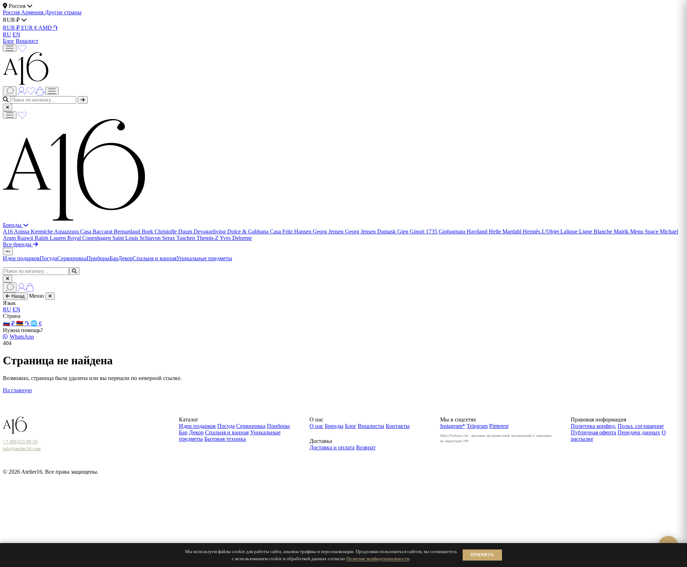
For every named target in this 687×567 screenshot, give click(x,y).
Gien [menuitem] (403, 231)
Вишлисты (371, 426)
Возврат (366, 447)
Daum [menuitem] (186, 231)
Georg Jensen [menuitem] (329, 231)
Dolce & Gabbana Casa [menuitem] (254, 231)
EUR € (29, 28)
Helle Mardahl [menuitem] (506, 231)
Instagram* (452, 426)
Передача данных (639, 432)
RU (7, 34)
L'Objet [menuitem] (551, 231)
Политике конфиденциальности (377, 558)
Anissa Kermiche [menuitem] (34, 231)
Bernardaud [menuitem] (128, 231)
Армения (33, 12)
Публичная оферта (593, 432)
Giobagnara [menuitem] (453, 231)
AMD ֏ (48, 28)
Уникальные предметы (204, 258)
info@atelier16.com (22, 448)
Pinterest (498, 426)
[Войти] (22, 90)
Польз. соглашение (641, 426)
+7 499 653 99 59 (20, 441)
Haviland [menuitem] (478, 231)
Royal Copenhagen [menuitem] (89, 238)
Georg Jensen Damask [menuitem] (371, 231)
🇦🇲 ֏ (23, 323)
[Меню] (9, 48)
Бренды (13, 225)
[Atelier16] (74, 219)
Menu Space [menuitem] (645, 231)
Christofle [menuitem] (166, 231)
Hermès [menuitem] (532, 231)
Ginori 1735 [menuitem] (424, 231)
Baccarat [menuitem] (103, 231)
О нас (316, 426)
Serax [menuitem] (169, 238)
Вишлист (27, 41)
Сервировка (72, 258)
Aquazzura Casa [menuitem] (73, 231)
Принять (482, 554)
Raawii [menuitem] (26, 238)
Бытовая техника (225, 439)
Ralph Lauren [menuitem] (51, 238)
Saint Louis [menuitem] (126, 238)
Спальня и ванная (154, 258)
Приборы (98, 258)
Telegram (477, 426)
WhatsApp (22, 337)
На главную (17, 390)
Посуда (48, 258)
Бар (113, 258)
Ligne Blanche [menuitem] (596, 231)
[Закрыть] (7, 107)
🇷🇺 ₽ (9, 323)
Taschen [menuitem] (186, 238)
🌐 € (36, 323)
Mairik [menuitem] (622, 231)
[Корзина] (40, 90)
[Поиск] (9, 91)
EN (16, 34)
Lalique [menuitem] (569, 231)
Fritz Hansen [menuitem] (297, 231)
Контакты (398, 426)
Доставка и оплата (332, 447)
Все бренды (18, 244)
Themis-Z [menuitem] (208, 238)
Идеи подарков (21, 258)
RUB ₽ (12, 28)
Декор (125, 258)
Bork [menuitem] (148, 231)
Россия (12, 12)
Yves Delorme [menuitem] (236, 238)
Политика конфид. (593, 426)
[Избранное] (22, 48)
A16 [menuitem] (8, 231)
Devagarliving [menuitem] (210, 231)
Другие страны (63, 12)
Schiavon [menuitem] (151, 238)
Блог (8, 41)
